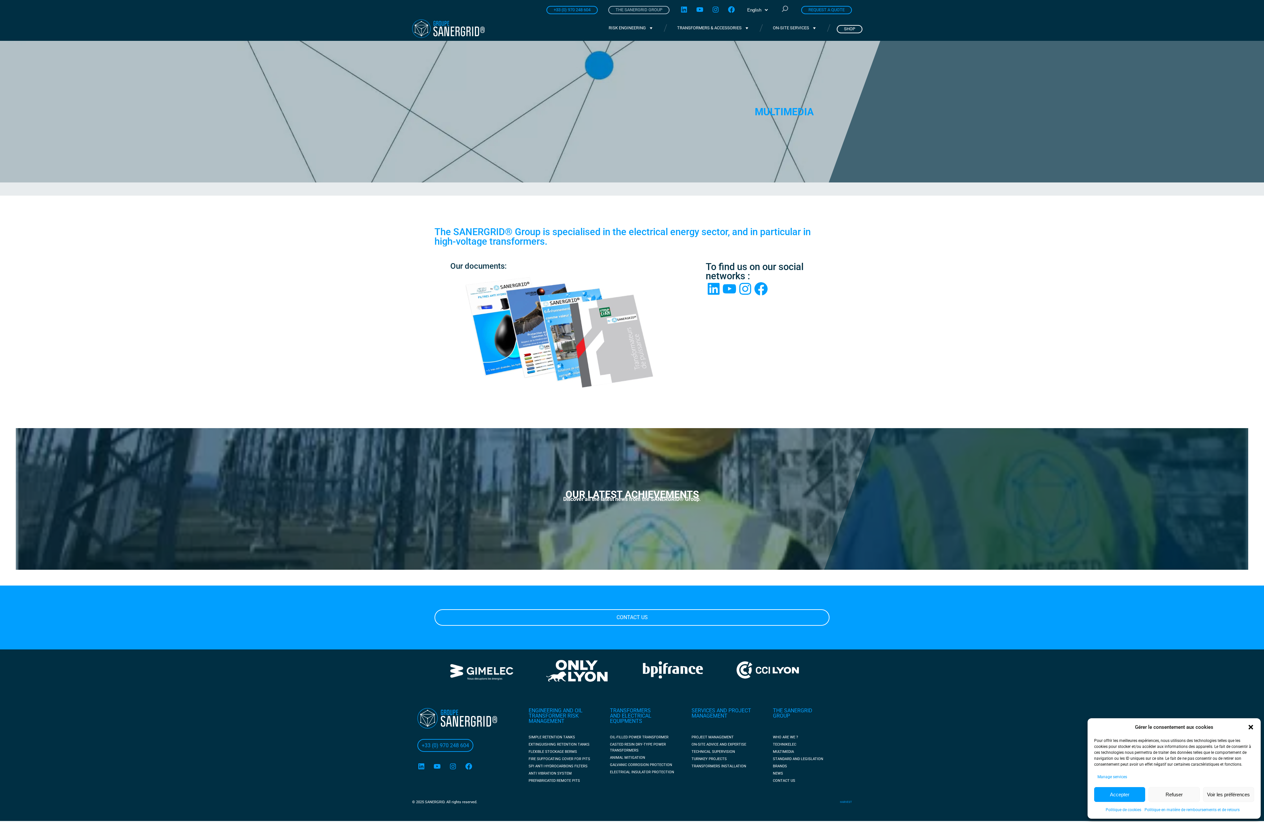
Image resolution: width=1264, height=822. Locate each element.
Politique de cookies (1123, 810)
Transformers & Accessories (709, 27)
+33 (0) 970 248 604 (572, 9)
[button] (1251, 727)
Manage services (1112, 777)
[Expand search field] (785, 9)
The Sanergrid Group (639, 9)
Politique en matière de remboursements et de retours (1192, 810)
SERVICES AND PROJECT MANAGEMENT (721, 713)
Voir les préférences (1228, 794)
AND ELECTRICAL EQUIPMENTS (630, 718)
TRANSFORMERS (630, 710)
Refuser (1174, 794)
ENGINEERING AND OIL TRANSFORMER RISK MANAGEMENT (556, 715)
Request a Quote (826, 9)
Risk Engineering (627, 27)
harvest (846, 802)
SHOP (849, 28)
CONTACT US (632, 617)
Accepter (1119, 794)
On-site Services (791, 27)
